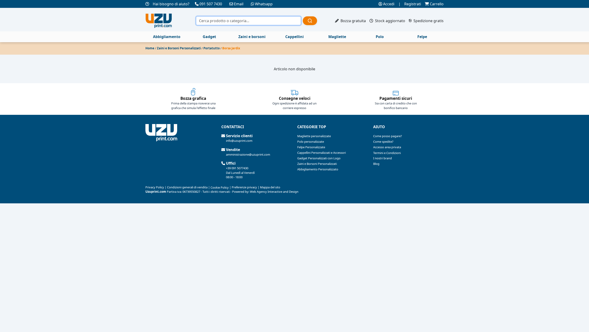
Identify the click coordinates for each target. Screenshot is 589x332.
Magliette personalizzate (314, 136)
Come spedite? (383, 141)
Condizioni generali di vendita (187, 187)
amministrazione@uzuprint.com (248, 154)
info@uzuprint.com (239, 141)
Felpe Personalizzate (311, 147)
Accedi (388, 3)
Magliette (337, 36)
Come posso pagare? (387, 136)
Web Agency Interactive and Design (274, 192)
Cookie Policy (220, 187)
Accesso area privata (387, 147)
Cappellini (294, 36)
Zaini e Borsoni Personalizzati (179, 48)
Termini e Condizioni (387, 153)
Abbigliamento (166, 36)
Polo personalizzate (310, 141)
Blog (376, 164)
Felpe (422, 36)
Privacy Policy (154, 187)
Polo (380, 36)
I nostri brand (382, 158)
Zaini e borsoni (252, 36)
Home (149, 48)
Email (238, 3)
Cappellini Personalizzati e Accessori (321, 153)
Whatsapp (264, 3)
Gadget (209, 36)
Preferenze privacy (244, 187)
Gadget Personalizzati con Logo (319, 158)
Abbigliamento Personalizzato (317, 169)
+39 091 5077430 (237, 168)
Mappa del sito (270, 187)
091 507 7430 (210, 3)
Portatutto (211, 48)
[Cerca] (310, 20)
